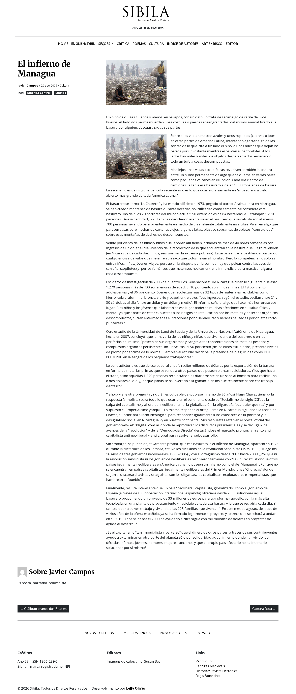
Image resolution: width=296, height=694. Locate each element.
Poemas (139, 43)
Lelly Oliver (135, 688)
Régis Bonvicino (208, 675)
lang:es (60, 93)
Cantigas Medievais (210, 666)
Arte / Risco (212, 43)
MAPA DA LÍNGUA (137, 633)
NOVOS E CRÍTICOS (99, 633)
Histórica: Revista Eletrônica (216, 671)
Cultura (156, 43)
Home (63, 43)
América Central (39, 93)
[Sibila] (146, 14)
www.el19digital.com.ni (140, 425)
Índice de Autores (183, 43)
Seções (104, 43)
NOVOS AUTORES (173, 633)
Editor (232, 43)
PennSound (204, 661)
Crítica (123, 43)
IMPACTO (204, 633)
